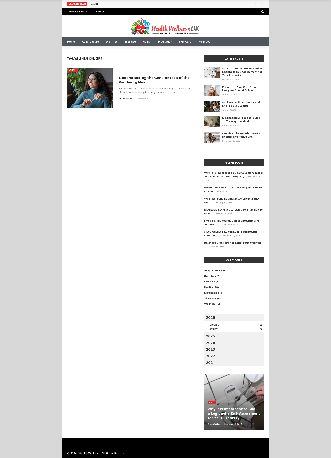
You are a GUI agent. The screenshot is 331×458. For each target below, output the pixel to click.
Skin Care (185, 41)
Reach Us (99, 11)
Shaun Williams (126, 98)
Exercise (130, 41)
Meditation (165, 41)
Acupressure (90, 41)
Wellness (204, 41)
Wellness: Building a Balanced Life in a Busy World (241, 104)
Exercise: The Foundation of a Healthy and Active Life (241, 135)
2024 (210, 342)
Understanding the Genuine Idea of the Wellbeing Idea (154, 79)
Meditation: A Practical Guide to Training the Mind (241, 119)
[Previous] (206, 149)
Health (147, 41)
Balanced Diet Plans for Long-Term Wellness (233, 242)
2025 (210, 335)
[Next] (212, 149)
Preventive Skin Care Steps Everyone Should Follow (239, 88)
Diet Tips (112, 41)
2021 (210, 362)
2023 (210, 349)
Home (71, 41)
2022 (210, 355)
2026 (210, 317)
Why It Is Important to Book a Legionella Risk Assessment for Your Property (242, 72)
